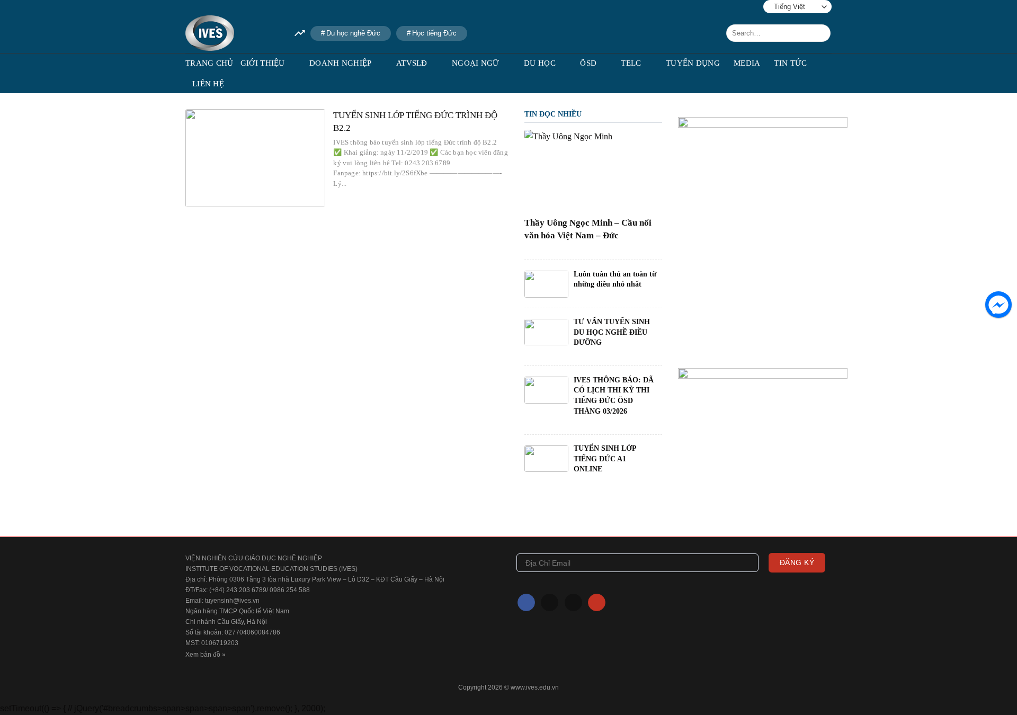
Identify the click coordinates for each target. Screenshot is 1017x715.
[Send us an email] (223, 6)
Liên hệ (208, 83)
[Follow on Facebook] (191, 6)
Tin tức (790, 63)
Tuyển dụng (693, 63)
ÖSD (588, 63)
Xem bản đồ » (205, 654)
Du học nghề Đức (353, 33)
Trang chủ (209, 63)
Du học (540, 63)
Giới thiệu (262, 63)
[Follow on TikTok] (206, 6)
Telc (631, 63)
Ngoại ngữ (475, 63)
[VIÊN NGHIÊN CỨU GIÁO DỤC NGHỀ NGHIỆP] (232, 33)
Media (747, 63)
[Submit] (820, 33)
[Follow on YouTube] (239, 6)
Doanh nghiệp (340, 63)
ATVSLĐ (411, 63)
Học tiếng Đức (434, 33)
